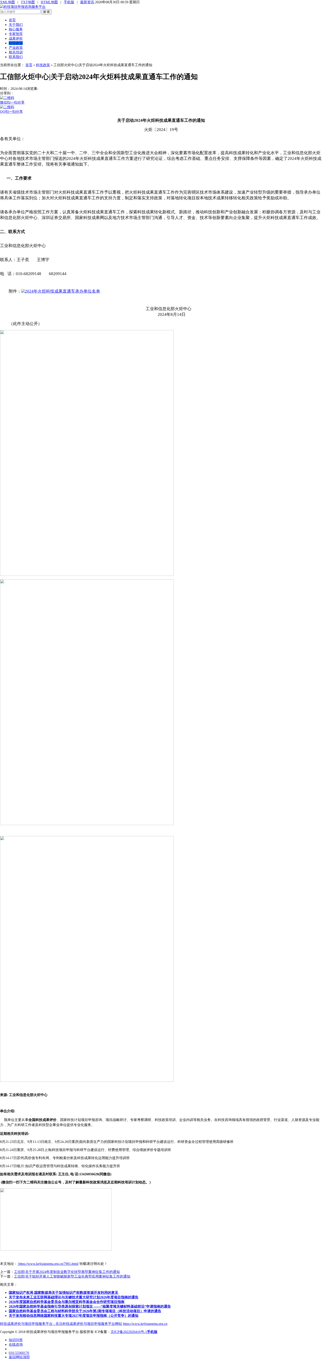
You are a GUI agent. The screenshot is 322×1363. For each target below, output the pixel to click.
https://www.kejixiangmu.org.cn (145, 1324)
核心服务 (16, 29)
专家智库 (16, 34)
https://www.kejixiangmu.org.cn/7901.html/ (48, 1264)
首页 (12, 20)
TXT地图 (28, 2)
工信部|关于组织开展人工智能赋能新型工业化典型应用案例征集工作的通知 (72, 1276)
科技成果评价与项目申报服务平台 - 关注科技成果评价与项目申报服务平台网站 (61, 1324)
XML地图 (7, 2)
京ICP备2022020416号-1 (129, 1332)
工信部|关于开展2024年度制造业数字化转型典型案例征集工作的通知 (67, 1272)
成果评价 (16, 38)
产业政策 (16, 47)
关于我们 (16, 25)
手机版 (69, 2)
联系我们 (16, 57)
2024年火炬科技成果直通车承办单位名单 (62, 291)
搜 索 (46, 11)
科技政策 (16, 43)
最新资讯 (87, 2)
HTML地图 (49, 2)
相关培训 (16, 52)
